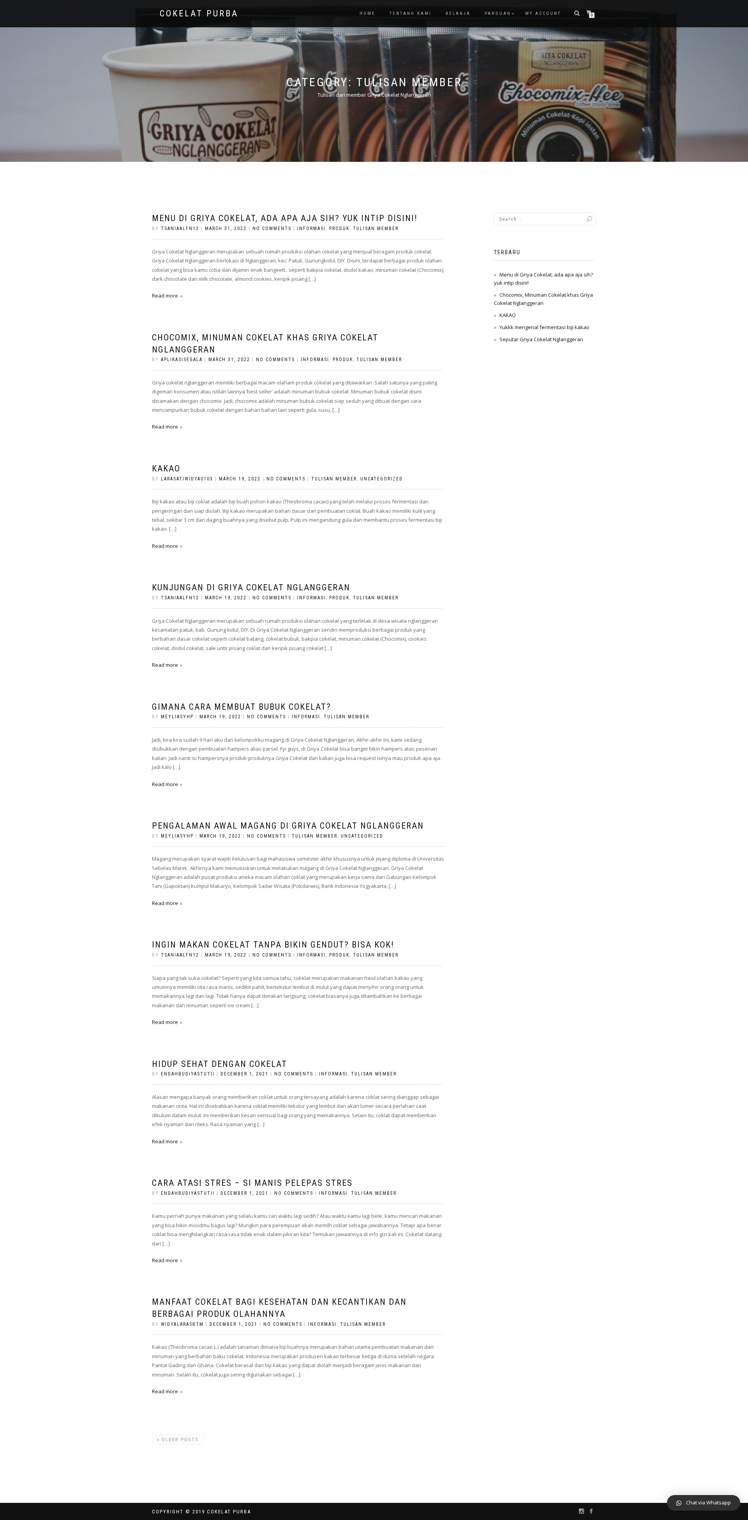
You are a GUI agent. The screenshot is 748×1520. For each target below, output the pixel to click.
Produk (339, 228)
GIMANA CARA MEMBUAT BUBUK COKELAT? (241, 707)
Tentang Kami (411, 13)
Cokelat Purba (199, 13)
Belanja (458, 13)
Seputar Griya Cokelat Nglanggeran (541, 339)
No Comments (271, 228)
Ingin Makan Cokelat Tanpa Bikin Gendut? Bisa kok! (273, 945)
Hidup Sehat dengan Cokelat (219, 1064)
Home (368, 13)
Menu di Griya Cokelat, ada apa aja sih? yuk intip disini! (285, 218)
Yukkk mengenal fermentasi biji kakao (544, 327)
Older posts (178, 1439)
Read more (165, 295)
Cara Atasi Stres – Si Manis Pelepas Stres (252, 1183)
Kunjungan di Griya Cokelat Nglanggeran (251, 587)
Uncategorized (381, 479)
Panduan (498, 13)
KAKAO (166, 468)
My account (543, 13)
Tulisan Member (376, 228)
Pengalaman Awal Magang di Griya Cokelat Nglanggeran (288, 826)
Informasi (311, 228)
